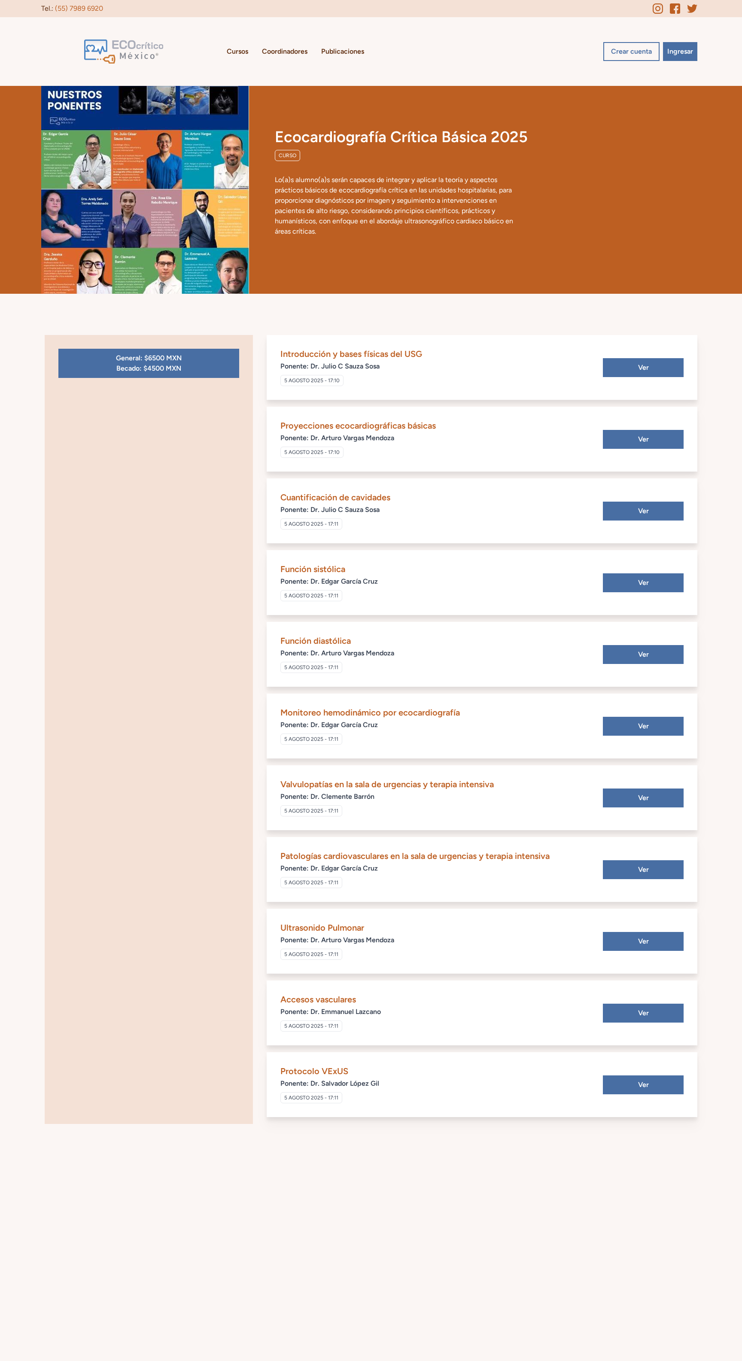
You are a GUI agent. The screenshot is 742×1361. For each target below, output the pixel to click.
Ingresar (680, 51)
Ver (643, 367)
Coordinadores (284, 51)
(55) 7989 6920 (79, 8)
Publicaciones (342, 51)
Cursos (237, 51)
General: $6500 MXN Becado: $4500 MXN (149, 363)
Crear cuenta (631, 51)
